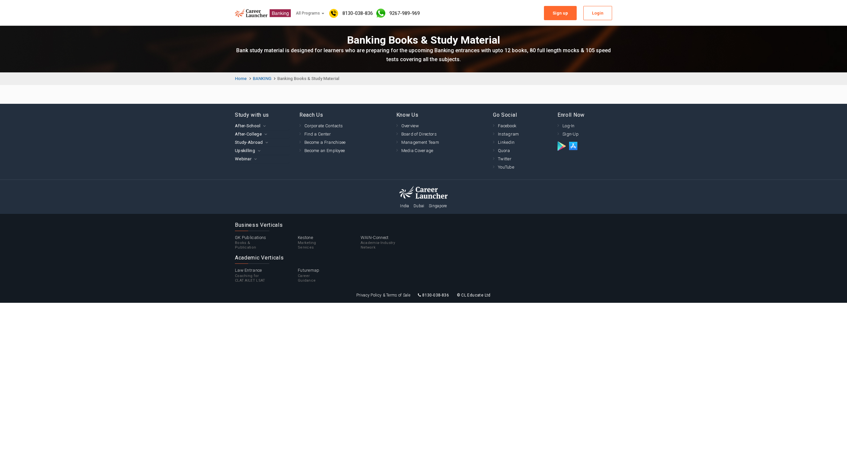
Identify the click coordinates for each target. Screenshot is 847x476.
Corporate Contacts (323, 125)
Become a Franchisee (325, 142)
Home (241, 78)
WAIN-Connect (378, 242)
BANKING (262, 78)
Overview (410, 125)
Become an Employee (324, 150)
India (404, 206)
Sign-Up (570, 134)
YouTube (506, 167)
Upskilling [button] (245, 150)
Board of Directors (419, 134)
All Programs (308, 13)
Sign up (560, 13)
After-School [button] (248, 125)
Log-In (568, 125)
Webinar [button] (243, 158)
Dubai (419, 206)
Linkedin (506, 142)
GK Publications (250, 242)
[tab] (262, 126)
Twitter (505, 158)
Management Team (420, 142)
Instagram (508, 134)
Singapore (438, 206)
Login (597, 13)
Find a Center (317, 134)
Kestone (307, 242)
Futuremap (309, 275)
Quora (504, 150)
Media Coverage (417, 150)
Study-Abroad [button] (249, 142)
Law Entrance (250, 275)
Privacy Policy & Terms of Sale (383, 295)
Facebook (507, 125)
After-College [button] (248, 134)
